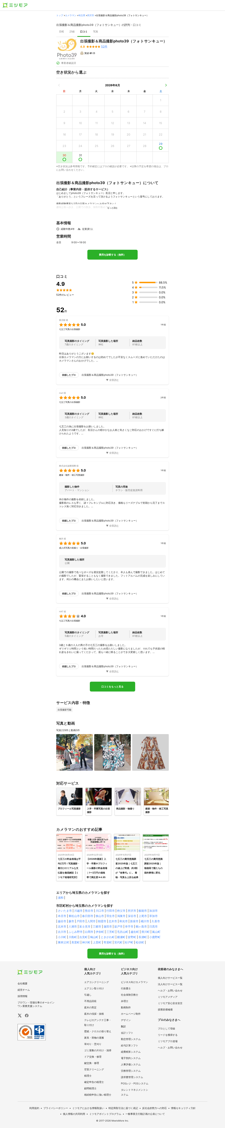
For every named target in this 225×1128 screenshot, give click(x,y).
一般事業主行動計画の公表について (145, 1113)
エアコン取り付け (94, 988)
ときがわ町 (108, 937)
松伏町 (140, 942)
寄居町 (108, 942)
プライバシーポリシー (55, 1108)
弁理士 (124, 1001)
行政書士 (126, 988)
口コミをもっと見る (112, 686)
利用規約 (34, 1108)
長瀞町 (143, 937)
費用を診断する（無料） (112, 254)
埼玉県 (81, 15)
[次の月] (166, 85)
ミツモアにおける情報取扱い (88, 1108)
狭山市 (100, 916)
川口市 (100, 910)
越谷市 (62, 921)
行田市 (110, 910)
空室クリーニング (94, 1069)
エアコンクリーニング (96, 982)
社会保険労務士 (129, 994)
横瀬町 (121, 937)
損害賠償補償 (165, 1009)
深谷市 (132, 916)
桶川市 (145, 921)
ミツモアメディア (168, 996)
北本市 (62, 926)
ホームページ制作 (131, 1013)
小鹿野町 (154, 937)
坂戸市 (118, 926)
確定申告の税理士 (94, 1081)
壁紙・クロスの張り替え (97, 1031)
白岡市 (89, 932)
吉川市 (62, 932)
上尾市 (143, 916)
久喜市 (156, 921)
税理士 (88, 1075)
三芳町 (110, 932)
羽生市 (110, 916)
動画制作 (126, 1007)
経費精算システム (131, 1051)
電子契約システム (131, 1058)
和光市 (123, 921)
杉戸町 (129, 942)
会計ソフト (127, 1032)
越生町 (135, 932)
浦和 (60, 897)
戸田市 (80, 921)
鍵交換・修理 (91, 1062)
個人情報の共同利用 (74, 1113)
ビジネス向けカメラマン (134, 982)
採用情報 (22, 996)
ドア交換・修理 (92, 1056)
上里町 (97, 942)
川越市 (78, 910)
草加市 (153, 916)
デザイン (126, 1020)
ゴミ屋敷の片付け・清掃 (97, 1050)
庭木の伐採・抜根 (94, 1013)
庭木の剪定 (90, 1007)
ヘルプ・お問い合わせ (170, 990)
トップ (59, 15)
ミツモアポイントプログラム (105, 1113)
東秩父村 (63, 942)
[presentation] (61, 32)
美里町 (75, 942)
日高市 (153, 926)
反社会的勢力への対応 (154, 1108)
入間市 (91, 921)
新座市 (134, 921)
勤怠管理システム (131, 1039)
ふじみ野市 (76, 932)
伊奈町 (100, 932)
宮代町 (118, 942)
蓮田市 (108, 926)
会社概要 (22, 983)
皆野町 (132, 937)
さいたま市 (65, 910)
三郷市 (97, 926)
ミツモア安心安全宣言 (170, 1003)
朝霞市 (102, 921)
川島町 (73, 937)
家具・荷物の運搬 (94, 1037)
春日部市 (87, 916)
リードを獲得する (168, 1034)
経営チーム (24, 989)
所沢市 (90, 15)
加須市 (153, 910)
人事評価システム (131, 1064)
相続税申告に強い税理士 (97, 1094)
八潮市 (73, 926)
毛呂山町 (122, 932)
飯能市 (143, 910)
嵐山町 (156, 932)
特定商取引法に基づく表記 (123, 1108)
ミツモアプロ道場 (168, 1041)
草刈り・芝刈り (92, 1043)
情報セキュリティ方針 (183, 1108)
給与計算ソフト (129, 1045)
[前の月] (59, 85)
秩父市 (121, 910)
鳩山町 (94, 937)
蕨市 (71, 921)
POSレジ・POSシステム (134, 1083)
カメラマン (70, 15)
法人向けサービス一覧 (170, 984)
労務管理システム (131, 1070)
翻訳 (123, 1026)
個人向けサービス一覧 (170, 977)
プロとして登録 (166, 1028)
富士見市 (85, 926)
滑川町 (145, 932)
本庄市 (62, 916)
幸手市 (129, 926)
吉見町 (83, 937)
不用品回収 (90, 1001)
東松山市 (74, 916)
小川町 (62, 937)
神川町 (86, 942)
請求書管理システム (132, 1077)
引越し (88, 994)
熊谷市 (89, 910)
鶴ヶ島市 (141, 926)
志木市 (113, 921)
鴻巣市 (121, 916)
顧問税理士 (90, 1088)
